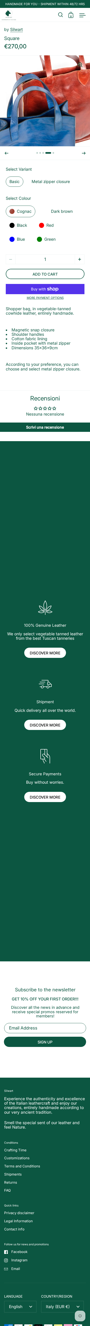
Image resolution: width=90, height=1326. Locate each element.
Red (50, 225)
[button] (6, 153)
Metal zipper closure (51, 181)
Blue (21, 239)
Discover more (45, 653)
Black (22, 225)
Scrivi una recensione (45, 427)
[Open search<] (60, 14)
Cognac (24, 211)
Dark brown (62, 211)
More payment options (45, 298)
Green (50, 239)
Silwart (16, 29)
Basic (14, 181)
